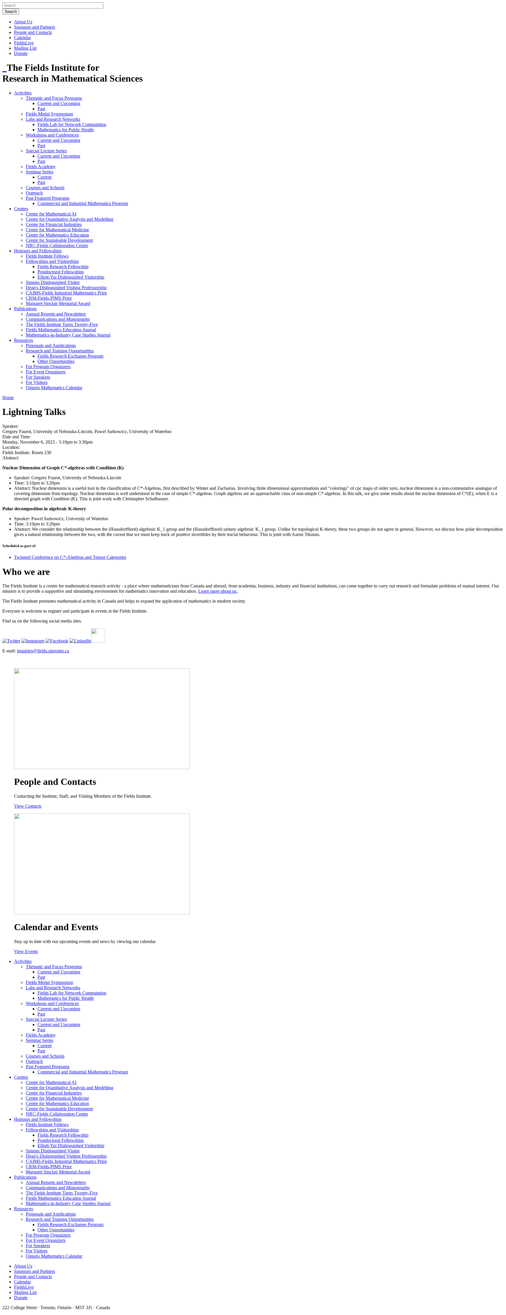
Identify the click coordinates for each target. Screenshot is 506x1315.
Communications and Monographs (58, 319)
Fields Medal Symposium (49, 113)
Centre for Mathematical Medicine (57, 229)
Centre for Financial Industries (54, 224)
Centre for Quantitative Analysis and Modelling (69, 219)
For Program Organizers (48, 366)
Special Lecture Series (46, 150)
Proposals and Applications (51, 345)
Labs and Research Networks (53, 119)
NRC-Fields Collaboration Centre (57, 245)
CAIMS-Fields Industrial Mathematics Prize (66, 292)
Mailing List (25, 48)
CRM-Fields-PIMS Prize (49, 298)
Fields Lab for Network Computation (71, 124)
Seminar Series (39, 171)
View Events (26, 951)
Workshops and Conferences (52, 134)
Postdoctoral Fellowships (60, 271)
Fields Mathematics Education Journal (61, 329)
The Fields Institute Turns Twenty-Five (62, 324)
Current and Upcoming (58, 103)
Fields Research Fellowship (62, 266)
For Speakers (38, 377)
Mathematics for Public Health (65, 129)
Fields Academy (41, 166)
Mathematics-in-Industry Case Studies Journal (68, 334)
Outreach (34, 192)
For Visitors (36, 382)
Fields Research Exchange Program (70, 356)
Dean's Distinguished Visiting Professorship (66, 287)
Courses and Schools (45, 187)
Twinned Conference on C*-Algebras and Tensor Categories (70, 557)
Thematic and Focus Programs (54, 98)
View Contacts (27, 806)
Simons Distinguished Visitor (53, 282)
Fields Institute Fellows (47, 256)
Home (8, 397)
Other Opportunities (55, 361)
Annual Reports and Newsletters (56, 313)
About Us (23, 21)
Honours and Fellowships (37, 250)
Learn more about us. (217, 591)
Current (44, 177)
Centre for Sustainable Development (59, 240)
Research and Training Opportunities (60, 350)
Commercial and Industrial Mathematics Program (82, 203)
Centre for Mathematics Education (57, 234)
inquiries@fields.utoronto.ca (43, 650)
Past (41, 108)
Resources (23, 340)
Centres (21, 208)
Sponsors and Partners (34, 27)
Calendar (22, 37)
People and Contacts (33, 32)
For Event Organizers (46, 371)
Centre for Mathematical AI (51, 213)
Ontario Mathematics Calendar (54, 387)
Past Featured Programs (47, 198)
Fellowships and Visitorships (52, 261)
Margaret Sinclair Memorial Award (58, 303)
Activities (23, 92)
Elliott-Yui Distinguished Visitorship (70, 277)
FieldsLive (24, 42)
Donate (21, 53)
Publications (25, 308)
